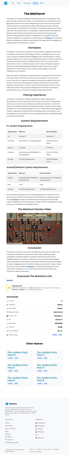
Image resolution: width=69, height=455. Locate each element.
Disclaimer (56, 449)
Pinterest (41, 432)
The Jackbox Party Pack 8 (47, 379)
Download (27, 3)
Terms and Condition (35, 452)
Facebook (41, 423)
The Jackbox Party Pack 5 (18, 366)
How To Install (10, 429)
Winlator (49, 38)
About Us (31, 449)
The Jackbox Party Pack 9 (18, 379)
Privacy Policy (48, 449)
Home (19, 3)
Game (35, 3)
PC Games (9, 440)
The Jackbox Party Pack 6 (47, 366)
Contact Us (39, 449)
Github (40, 429)
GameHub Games (11, 443)
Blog (41, 3)
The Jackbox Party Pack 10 (18, 354)
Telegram (41, 426)
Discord (40, 438)
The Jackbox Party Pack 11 (47, 354)
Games (8, 434)
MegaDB (10, 280)
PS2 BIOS (8, 437)
